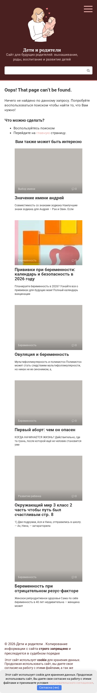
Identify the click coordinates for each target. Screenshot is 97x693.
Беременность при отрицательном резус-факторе (46, 588)
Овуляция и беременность (42, 354)
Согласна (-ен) (49, 687)
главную (43, 133)
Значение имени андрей (39, 197)
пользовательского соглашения (71, 682)
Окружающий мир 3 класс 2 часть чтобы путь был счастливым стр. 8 (43, 509)
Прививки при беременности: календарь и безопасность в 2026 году (45, 274)
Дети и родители (42, 50)
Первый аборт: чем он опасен (45, 429)
